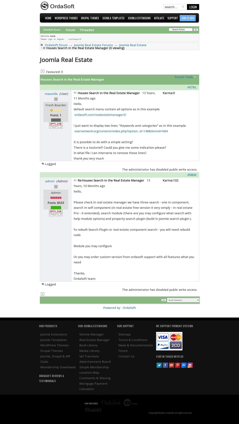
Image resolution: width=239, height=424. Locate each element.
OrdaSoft (129, 308)
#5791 (191, 87)
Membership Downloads (58, 367)
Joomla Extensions (53, 334)
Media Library (89, 351)
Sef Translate (89, 356)
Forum (70, 30)
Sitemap (124, 334)
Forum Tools (184, 77)
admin (50, 181)
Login (193, 7)
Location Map (89, 372)
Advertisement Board (95, 362)
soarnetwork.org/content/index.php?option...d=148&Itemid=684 (121, 131)
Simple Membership (94, 367)
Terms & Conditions (132, 340)
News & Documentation (135, 345)
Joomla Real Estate (132, 45)
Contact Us (126, 356)
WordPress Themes (54, 345)
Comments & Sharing (95, 378)
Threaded (87, 30)
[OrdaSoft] (58, 6)
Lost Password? (74, 39)
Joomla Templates (53, 340)
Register (60, 39)
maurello (51, 94)
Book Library (88, 345)
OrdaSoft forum (56, 45)
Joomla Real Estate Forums (93, 45)
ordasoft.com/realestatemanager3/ (100, 115)
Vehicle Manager (91, 334)
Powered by (112, 308)
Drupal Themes (51, 351)
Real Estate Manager (94, 340)
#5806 (191, 175)
